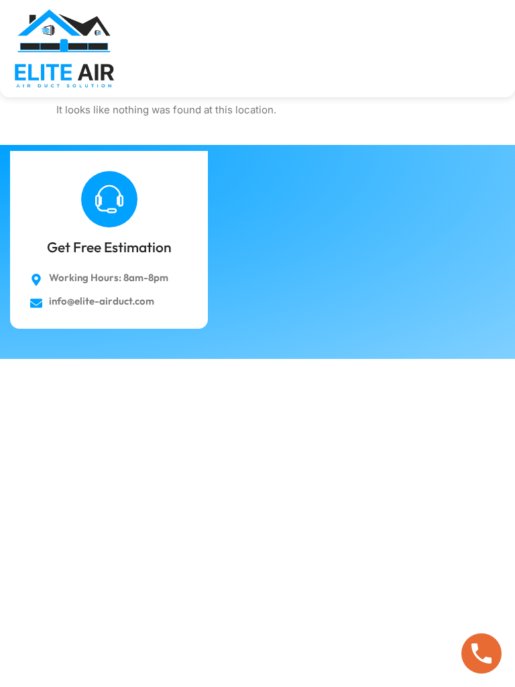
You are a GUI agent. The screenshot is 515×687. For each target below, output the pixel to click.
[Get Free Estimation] (109, 199)
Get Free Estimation (109, 247)
